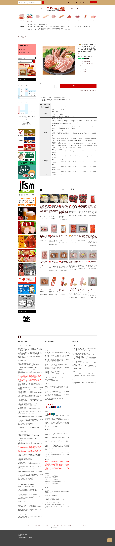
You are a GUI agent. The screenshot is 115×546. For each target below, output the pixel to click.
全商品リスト (24, 37)
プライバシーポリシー (72, 525)
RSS (92, 525)
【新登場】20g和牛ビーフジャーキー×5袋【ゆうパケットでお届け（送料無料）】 (82, 207)
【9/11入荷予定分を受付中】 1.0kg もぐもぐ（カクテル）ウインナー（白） (44, 263)
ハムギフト (24, 36)
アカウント (72, 2)
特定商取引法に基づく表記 (90, 90)
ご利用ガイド (71, 8)
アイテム (94, 2)
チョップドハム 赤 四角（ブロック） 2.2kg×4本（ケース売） (73, 289)
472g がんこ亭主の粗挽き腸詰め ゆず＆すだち (73, 262)
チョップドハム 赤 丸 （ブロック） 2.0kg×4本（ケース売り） (63, 289)
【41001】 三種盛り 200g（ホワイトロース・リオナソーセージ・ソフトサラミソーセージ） (83, 237)
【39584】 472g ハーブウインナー (92, 262)
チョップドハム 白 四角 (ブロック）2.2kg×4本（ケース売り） (82, 289)
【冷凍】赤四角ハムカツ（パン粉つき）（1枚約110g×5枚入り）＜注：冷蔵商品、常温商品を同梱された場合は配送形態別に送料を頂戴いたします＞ (44, 209)
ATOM (95, 525)
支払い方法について (28, 525)
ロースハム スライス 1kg (63, 236)
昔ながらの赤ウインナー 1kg (73, 236)
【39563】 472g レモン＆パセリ (83, 262)
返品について (81, 90)
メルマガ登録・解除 (84, 525)
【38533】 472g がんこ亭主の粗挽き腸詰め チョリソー (63, 262)
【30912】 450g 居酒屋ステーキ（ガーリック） (53, 236)
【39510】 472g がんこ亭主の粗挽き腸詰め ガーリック (53, 262)
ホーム (35, 8)
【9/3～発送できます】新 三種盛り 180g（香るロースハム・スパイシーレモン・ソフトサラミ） (44, 237)
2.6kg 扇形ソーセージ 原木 (53, 289)
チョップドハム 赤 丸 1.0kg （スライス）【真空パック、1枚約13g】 (92, 207)
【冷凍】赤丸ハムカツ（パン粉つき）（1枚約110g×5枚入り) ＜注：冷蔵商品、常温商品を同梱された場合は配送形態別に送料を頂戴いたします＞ (53, 209)
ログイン (86, 2)
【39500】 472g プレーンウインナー (44, 289)
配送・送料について (39, 525)
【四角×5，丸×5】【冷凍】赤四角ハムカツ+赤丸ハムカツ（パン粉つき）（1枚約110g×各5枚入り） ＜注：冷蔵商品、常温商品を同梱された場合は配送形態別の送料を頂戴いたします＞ (63, 209)
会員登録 (79, 2)
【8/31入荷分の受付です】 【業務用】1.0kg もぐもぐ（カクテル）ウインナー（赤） (92, 237)
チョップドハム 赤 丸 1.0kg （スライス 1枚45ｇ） (92, 289)
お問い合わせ (78, 8)
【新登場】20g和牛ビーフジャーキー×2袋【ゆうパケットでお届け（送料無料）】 (73, 207)
